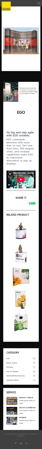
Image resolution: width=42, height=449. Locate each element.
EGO (20, 358)
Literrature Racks (20, 380)
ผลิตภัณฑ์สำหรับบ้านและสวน (20, 376)
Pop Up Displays (20, 371)
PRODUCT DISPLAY (26, 398)
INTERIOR (22, 417)
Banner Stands (20, 363)
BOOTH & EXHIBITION (27, 408)
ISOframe (20, 367)
